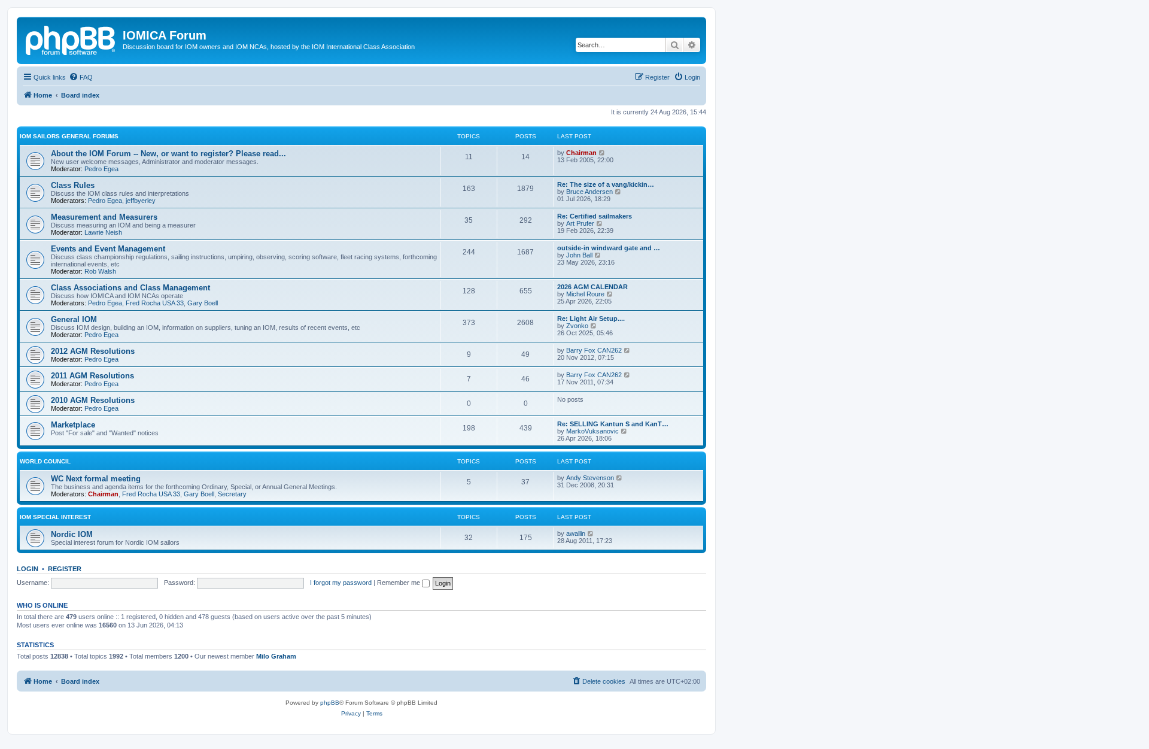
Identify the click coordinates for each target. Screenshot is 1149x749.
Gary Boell (202, 303)
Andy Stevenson (590, 477)
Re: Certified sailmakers (594, 216)
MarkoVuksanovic (592, 431)
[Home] (71, 39)
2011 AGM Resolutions (92, 375)
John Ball (579, 255)
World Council (45, 461)
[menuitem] (81, 77)
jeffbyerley (141, 200)
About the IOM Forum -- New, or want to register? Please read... (168, 153)
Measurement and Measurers (104, 217)
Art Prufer (580, 223)
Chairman (581, 152)
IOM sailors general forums (69, 136)
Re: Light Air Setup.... (591, 318)
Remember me (399, 582)
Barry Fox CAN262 (594, 350)
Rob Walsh (100, 271)
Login (27, 568)
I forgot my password (341, 582)
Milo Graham (276, 656)
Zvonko (577, 325)
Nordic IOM (72, 534)
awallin (575, 533)
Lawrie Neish (103, 232)
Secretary (232, 494)
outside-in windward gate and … (608, 247)
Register (64, 568)
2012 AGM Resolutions (93, 351)
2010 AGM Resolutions (93, 400)
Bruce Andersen (589, 191)
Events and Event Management (108, 248)
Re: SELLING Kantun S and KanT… (612, 423)
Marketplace (73, 424)
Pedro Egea (101, 168)
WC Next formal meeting (96, 478)
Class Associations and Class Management (130, 287)
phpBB (329, 702)
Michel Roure (585, 294)
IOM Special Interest (55, 517)
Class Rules (73, 185)
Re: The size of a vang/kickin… (605, 184)
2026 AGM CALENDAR (592, 286)
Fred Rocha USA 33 (155, 303)
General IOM (74, 319)
